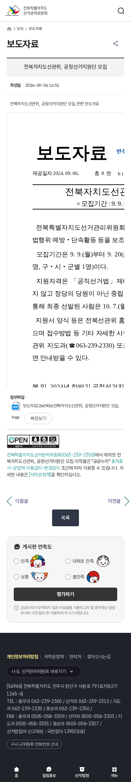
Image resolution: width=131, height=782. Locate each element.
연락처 (75, 656)
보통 (25, 577)
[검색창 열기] (121, 10)
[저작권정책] (40, 474)
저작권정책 (54, 656)
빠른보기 (38, 418)
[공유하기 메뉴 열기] (115, 43)
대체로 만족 (83, 561)
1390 (69, 731)
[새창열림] (33, 441)
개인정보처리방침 (22, 656)
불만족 (78, 577)
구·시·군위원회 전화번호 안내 (34, 744)
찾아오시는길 (99, 656)
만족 (25, 561)
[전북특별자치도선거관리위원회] (38, 11)
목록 (65, 518)
